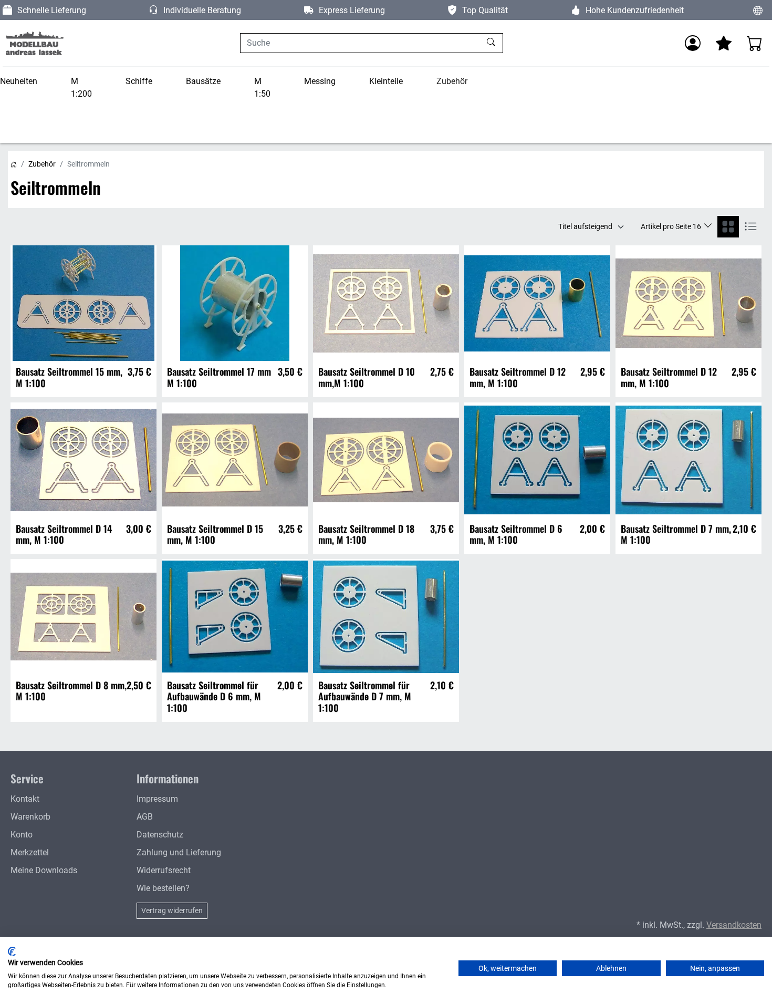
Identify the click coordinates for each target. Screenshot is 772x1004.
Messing (320, 81)
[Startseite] (14, 164)
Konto (22, 835)
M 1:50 (262, 87)
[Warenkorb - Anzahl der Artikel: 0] (754, 43)
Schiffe (139, 81)
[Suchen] (492, 43)
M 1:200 (81, 87)
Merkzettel (30, 852)
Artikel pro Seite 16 (672, 226)
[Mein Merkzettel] (723, 43)
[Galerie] (728, 226)
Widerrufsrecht (164, 870)
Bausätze (203, 81)
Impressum (157, 799)
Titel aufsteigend (585, 226)
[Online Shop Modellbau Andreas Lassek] (34, 43)
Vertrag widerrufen (172, 910)
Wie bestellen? (163, 888)
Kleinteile (386, 81)
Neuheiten (18, 81)
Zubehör (451, 81)
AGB (145, 817)
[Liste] (750, 226)
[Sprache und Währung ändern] (757, 10)
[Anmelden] (692, 43)
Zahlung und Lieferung (179, 852)
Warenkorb (30, 817)
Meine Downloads (44, 870)
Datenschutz (160, 835)
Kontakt (25, 799)
